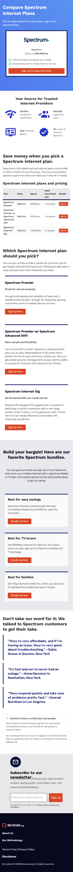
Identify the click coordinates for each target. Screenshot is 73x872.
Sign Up (63, 204)
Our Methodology (12, 840)
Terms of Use (9, 849)
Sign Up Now (15, 311)
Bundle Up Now (19, 521)
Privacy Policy (26, 849)
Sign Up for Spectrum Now (36, 70)
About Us (7, 833)
